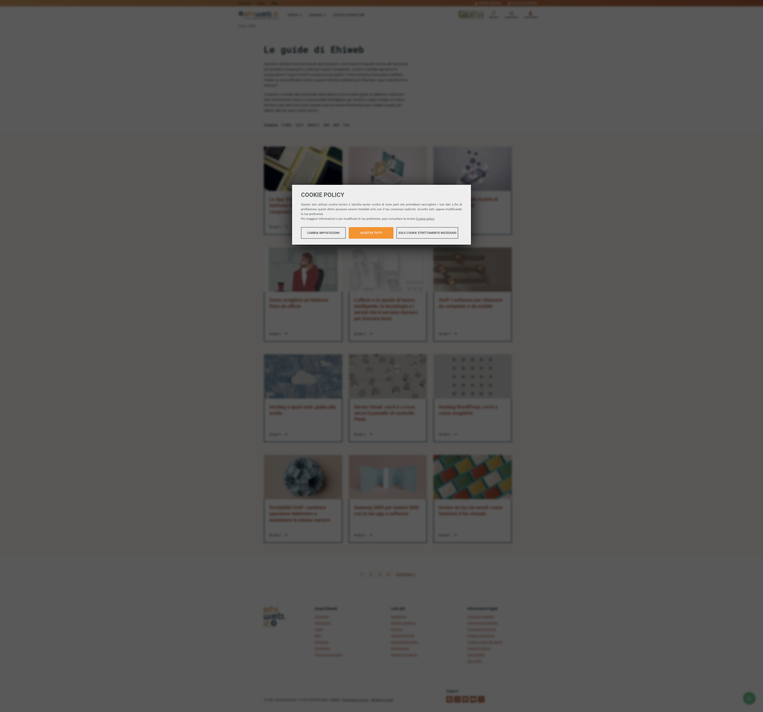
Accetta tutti (371, 233)
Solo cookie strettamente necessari (427, 233)
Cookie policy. (425, 219)
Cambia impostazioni (323, 233)
